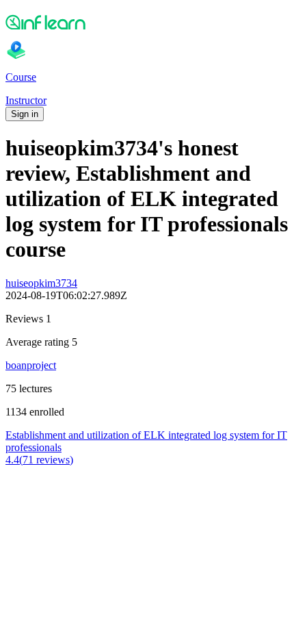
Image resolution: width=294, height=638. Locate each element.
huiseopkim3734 (41, 283)
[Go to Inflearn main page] (147, 21)
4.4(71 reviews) (39, 459)
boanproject (30, 365)
